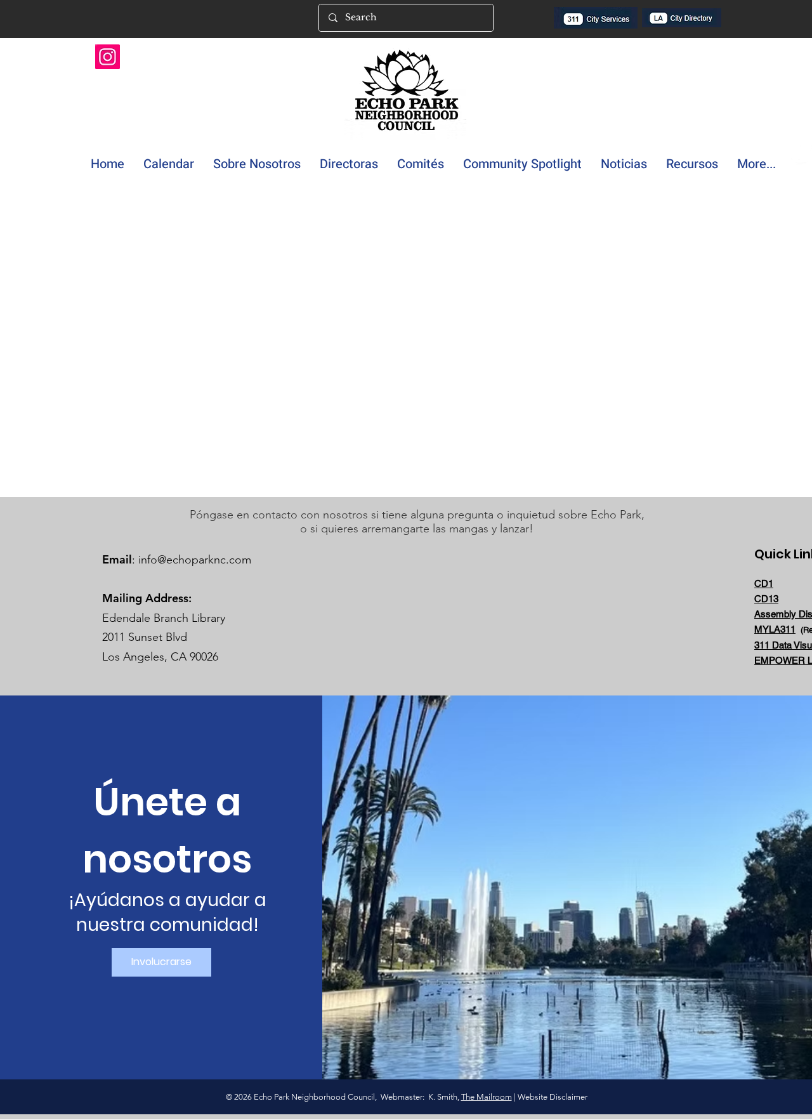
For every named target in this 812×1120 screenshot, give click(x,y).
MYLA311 (775, 629)
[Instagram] (107, 56)
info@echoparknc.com (194, 560)
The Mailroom (486, 1097)
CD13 (766, 598)
